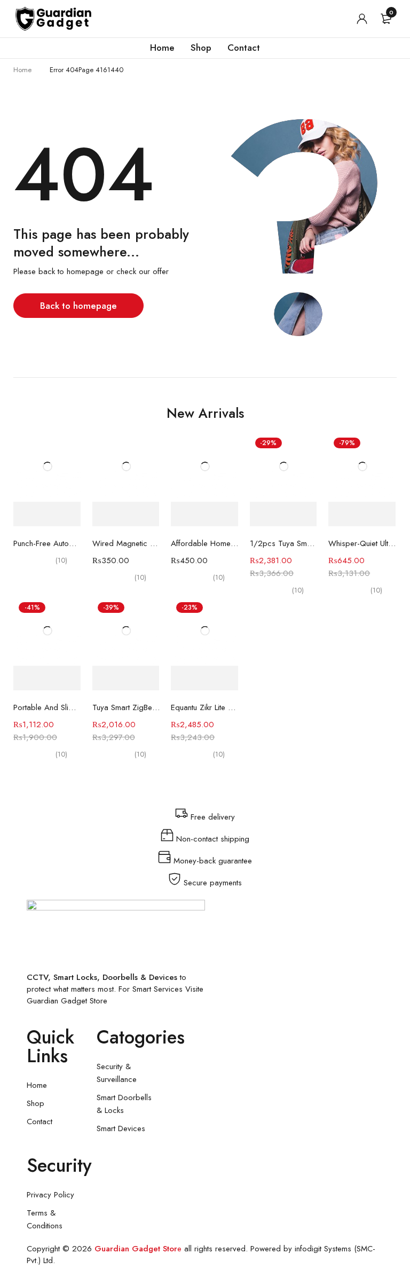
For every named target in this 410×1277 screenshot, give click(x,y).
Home (22, 70)
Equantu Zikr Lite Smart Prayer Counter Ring (205, 707)
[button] (126, 514)
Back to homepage (78, 305)
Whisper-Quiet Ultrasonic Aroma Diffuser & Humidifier (362, 543)
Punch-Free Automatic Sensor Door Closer (47, 543)
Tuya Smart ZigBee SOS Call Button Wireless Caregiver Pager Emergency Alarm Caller (126, 707)
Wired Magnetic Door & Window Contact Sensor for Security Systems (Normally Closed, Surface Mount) (126, 543)
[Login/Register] (362, 19)
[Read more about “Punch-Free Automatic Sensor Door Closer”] (47, 514)
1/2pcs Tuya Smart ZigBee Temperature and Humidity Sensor (284, 543)
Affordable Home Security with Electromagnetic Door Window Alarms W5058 (205, 543)
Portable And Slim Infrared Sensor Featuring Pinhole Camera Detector (47, 707)
